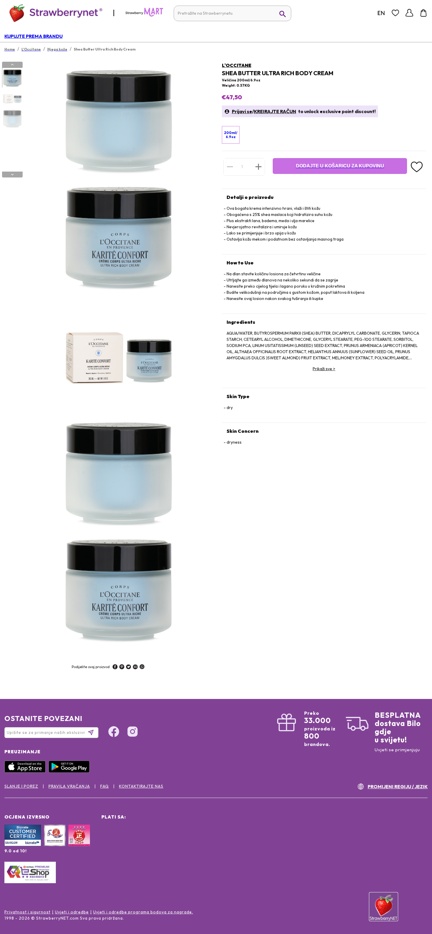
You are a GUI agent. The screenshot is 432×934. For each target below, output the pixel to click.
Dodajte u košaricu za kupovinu (340, 165)
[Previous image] (12, 65)
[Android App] (70, 771)
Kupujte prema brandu (33, 36)
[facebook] (115, 667)
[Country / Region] (381, 13)
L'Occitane (236, 65)
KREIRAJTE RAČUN (275, 111)
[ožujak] (144, 15)
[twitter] (128, 667)
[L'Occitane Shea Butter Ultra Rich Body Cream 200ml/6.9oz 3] (12, 118)
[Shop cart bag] (423, 13)
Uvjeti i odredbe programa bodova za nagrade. (143, 912)
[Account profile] (409, 13)
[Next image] (12, 174)
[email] (135, 667)
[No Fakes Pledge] (79, 842)
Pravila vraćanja (69, 786)
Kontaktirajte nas (141, 786)
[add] (258, 166)
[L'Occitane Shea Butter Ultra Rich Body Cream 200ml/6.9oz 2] (12, 98)
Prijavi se (242, 111)
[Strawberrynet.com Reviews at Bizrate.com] (22, 844)
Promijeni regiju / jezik (398, 786)
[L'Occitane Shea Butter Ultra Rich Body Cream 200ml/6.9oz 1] (12, 78)
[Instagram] (132, 732)
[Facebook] (113, 732)
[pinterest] (121, 667)
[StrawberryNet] (53, 13)
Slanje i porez (21, 786)
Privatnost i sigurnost (27, 912)
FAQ (104, 786)
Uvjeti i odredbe (72, 912)
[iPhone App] (26, 771)
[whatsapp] (142, 667)
